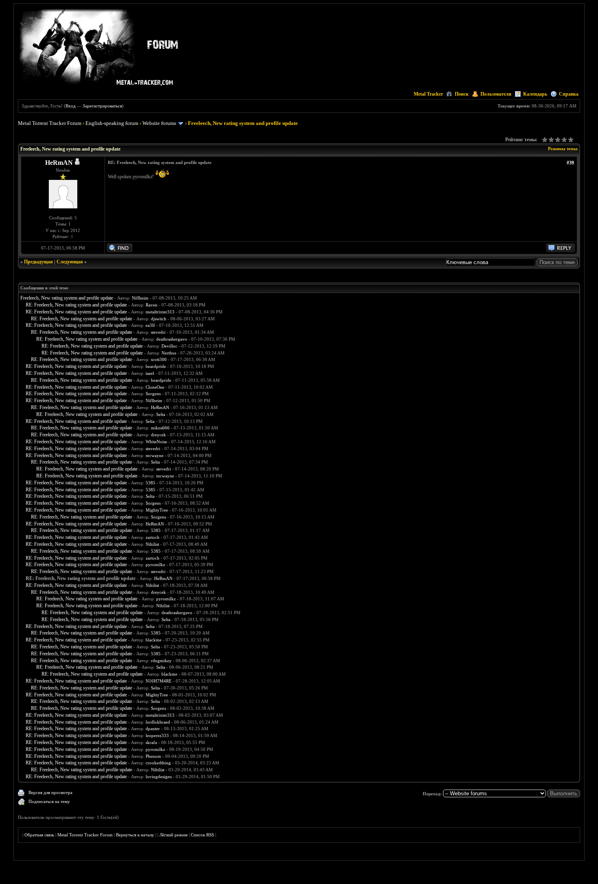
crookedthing (158, 762)
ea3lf (150, 325)
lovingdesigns (159, 776)
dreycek (158, 434)
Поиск (462, 94)
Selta (160, 414)
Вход (70, 105)
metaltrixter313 (160, 311)
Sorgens (153, 393)
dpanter (153, 728)
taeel (150, 373)
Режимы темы (563, 148)
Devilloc (169, 346)
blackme (154, 639)
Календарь (535, 94)
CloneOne (155, 387)
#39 (570, 163)
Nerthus (169, 352)
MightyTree (157, 510)
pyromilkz (155, 564)
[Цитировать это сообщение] (560, 251)
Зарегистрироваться (102, 105)
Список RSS (202, 834)
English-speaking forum (111, 123)
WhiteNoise (156, 441)
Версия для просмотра (50, 792)
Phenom (153, 756)
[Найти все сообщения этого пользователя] (120, 250)
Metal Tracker (428, 94)
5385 (150, 482)
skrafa (151, 742)
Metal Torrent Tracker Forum (49, 123)
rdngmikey (161, 660)
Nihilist (152, 544)
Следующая (70, 262)
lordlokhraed (158, 722)
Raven (151, 304)
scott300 (159, 359)
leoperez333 (157, 735)
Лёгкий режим (173, 834)
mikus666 (160, 427)
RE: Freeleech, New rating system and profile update (76, 305)
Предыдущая (38, 262)
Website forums (159, 123)
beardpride (156, 366)
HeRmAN (59, 162)
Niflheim (140, 297)
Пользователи (495, 94)
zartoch (152, 537)
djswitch (158, 318)
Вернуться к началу (135, 834)
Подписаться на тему (49, 801)
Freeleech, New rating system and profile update (66, 298)
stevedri (158, 332)
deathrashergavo (171, 339)
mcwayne (155, 455)
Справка (568, 94)
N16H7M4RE (159, 680)
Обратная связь (39, 834)
